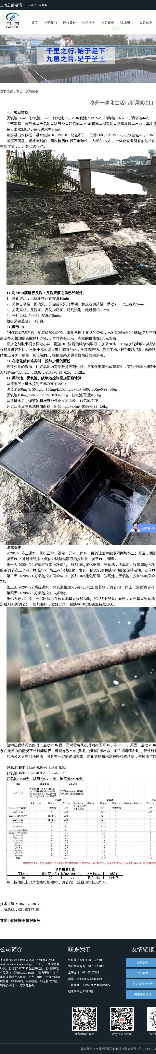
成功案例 (31, 91)
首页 (34, 23)
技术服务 (88, 23)
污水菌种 (69, 23)
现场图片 (126, 23)
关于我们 (50, 23)
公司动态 (145, 23)
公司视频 (107, 23)
